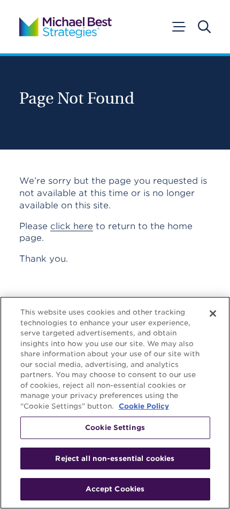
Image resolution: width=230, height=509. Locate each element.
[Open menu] (178, 27)
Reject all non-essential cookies (114, 459)
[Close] (213, 313)
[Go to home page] (65, 26)
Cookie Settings (115, 428)
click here (71, 226)
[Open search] (204, 26)
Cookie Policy (144, 406)
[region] (115, 402)
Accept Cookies (115, 489)
